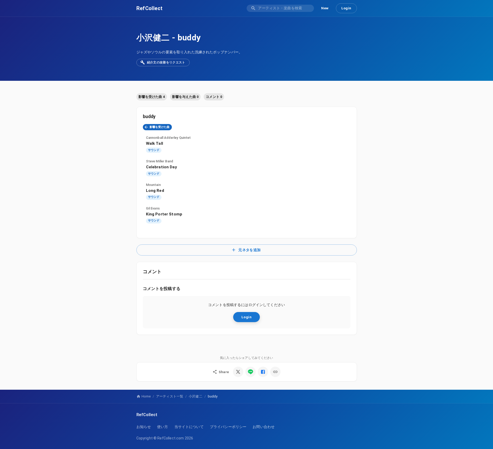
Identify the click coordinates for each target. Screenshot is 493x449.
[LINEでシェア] (250, 372)
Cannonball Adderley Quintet (168, 138)
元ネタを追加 (249, 250)
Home (146, 396)
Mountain (153, 185)
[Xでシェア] (238, 372)
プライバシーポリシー (228, 427)
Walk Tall (154, 143)
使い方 (162, 427)
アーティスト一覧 (169, 396)
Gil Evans (153, 208)
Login (346, 8)
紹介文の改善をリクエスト (166, 62)
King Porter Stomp (164, 214)
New (324, 8)
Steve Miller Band (159, 161)
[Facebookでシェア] (263, 372)
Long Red (155, 190)
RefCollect (149, 8)
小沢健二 (153, 37)
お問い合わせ (264, 427)
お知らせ (143, 427)
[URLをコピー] (275, 372)
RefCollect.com (170, 438)
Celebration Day (161, 167)
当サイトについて (189, 427)
